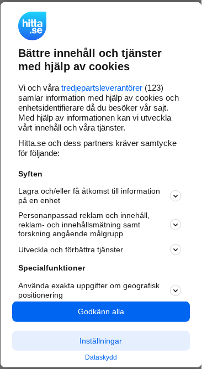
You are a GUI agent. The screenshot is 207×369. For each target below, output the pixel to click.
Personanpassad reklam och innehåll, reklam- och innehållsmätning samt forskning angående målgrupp (84, 224)
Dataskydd (101, 357)
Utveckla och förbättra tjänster (70, 249)
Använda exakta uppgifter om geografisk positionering (89, 290)
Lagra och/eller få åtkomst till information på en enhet (89, 195)
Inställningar (100, 340)
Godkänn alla (101, 311)
